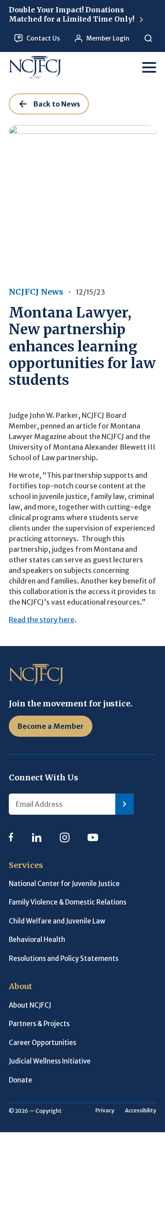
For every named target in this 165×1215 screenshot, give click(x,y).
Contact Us (43, 38)
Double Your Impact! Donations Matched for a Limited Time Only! (72, 14)
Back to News (56, 104)
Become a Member (51, 726)
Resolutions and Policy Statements (63, 958)
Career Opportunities (42, 1042)
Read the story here (41, 619)
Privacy (104, 1110)
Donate (20, 1080)
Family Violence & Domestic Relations (67, 902)
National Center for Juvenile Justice (64, 883)
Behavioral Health (37, 939)
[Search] (148, 38)
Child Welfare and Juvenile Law (57, 921)
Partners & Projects (39, 1023)
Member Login (107, 38)
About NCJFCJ (30, 1005)
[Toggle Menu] (149, 67)
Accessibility (140, 1110)
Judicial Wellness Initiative (50, 1061)
